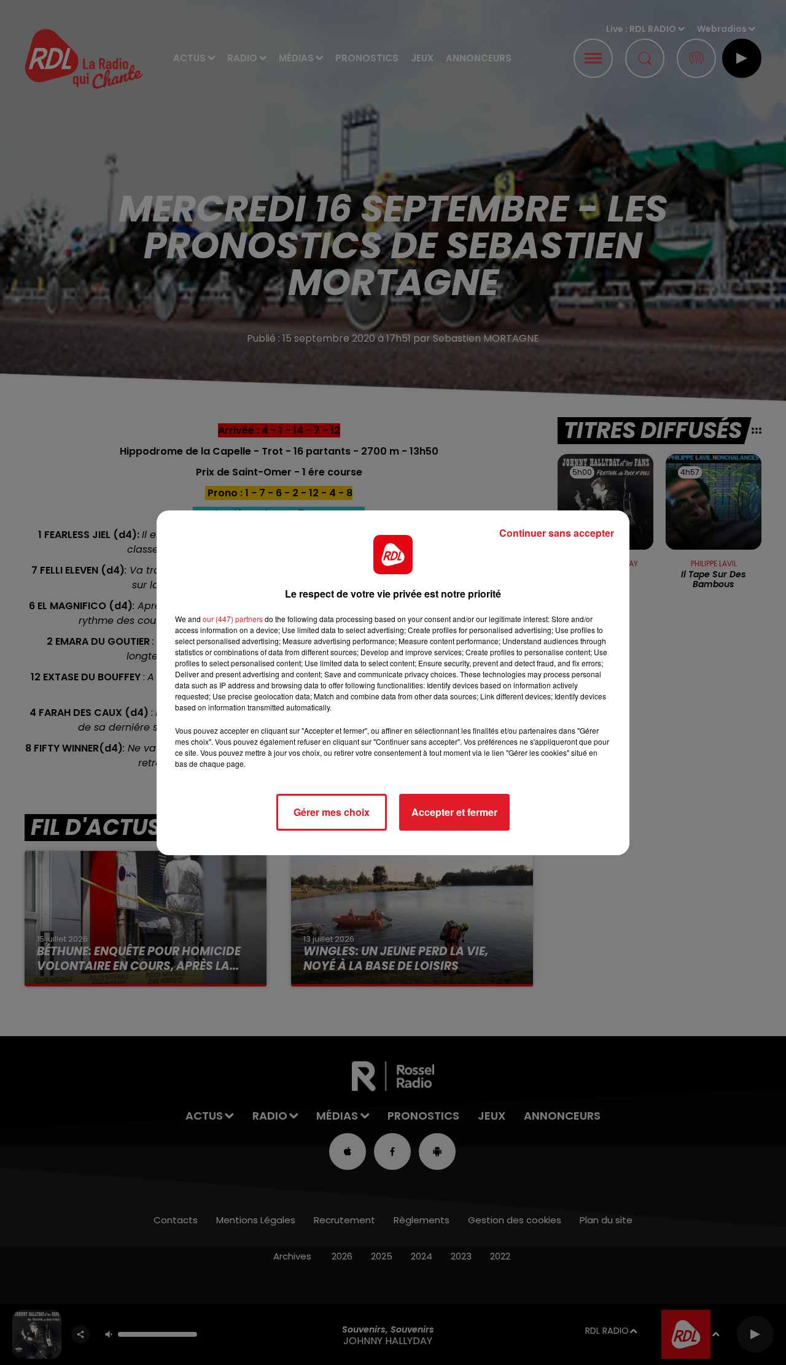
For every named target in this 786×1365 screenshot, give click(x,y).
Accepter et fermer (454, 812)
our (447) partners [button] (233, 618)
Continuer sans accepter (556, 533)
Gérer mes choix (332, 812)
